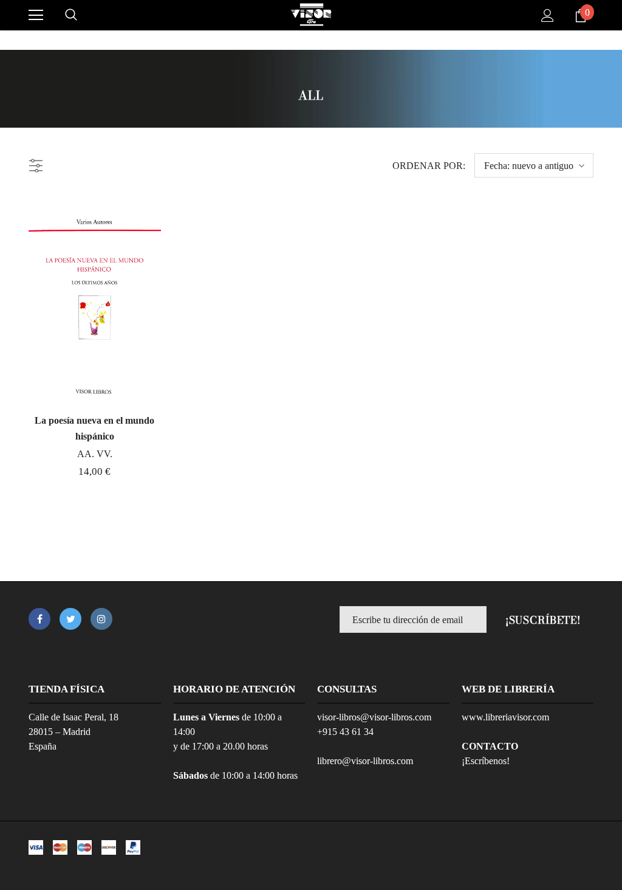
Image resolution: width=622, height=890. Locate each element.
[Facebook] (39, 619)
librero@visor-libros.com (365, 761)
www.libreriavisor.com (505, 717)
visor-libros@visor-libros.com (374, 717)
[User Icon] (547, 15)
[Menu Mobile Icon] (36, 15)
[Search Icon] (71, 15)
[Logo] (311, 14)
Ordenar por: (428, 165)
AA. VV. (94, 454)
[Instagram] (101, 619)
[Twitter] (70, 619)
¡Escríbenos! (486, 761)
